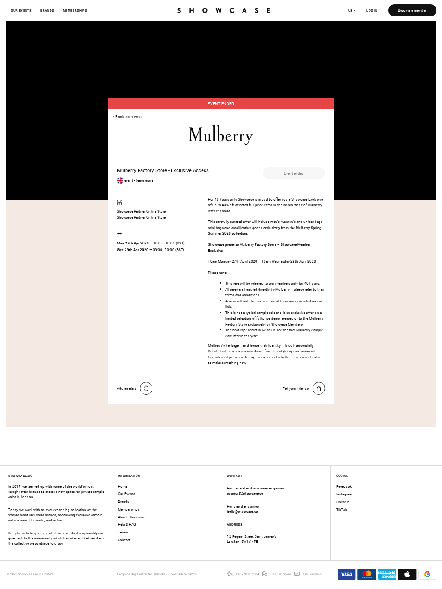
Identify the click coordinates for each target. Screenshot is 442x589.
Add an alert (126, 388)
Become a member (412, 10)
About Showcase (131, 516)
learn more (144, 180)
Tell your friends (296, 388)
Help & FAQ (127, 524)
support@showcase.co (245, 493)
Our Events (21, 10)
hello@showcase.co (242, 511)
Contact (124, 539)
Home (122, 486)
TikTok (341, 509)
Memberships (75, 10)
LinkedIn (343, 501)
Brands (47, 10)
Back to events (128, 116)
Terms (123, 531)
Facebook (344, 486)
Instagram (344, 494)
